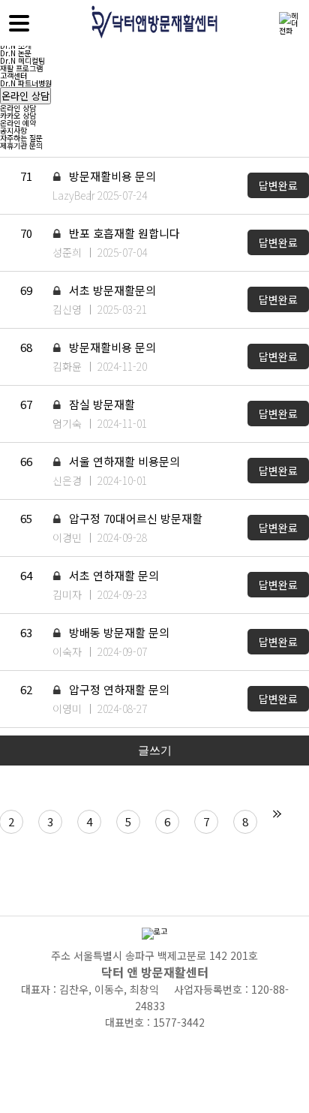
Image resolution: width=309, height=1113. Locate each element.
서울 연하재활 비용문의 (123, 461)
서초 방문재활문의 (111, 290)
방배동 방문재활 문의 (118, 632)
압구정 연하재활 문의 (118, 689)
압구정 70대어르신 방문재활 (134, 518)
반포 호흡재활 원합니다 (123, 233)
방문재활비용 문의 (111, 176)
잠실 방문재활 (100, 404)
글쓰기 (155, 750)
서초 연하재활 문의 (112, 575)
